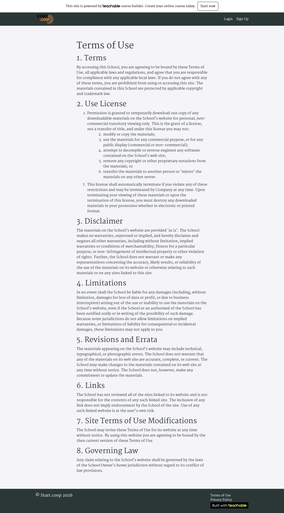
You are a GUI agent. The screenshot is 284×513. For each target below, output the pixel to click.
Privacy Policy (221, 500)
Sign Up (242, 19)
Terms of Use (220, 495)
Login (228, 19)
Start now (207, 6)
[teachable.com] (111, 6)
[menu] (234, 19)
